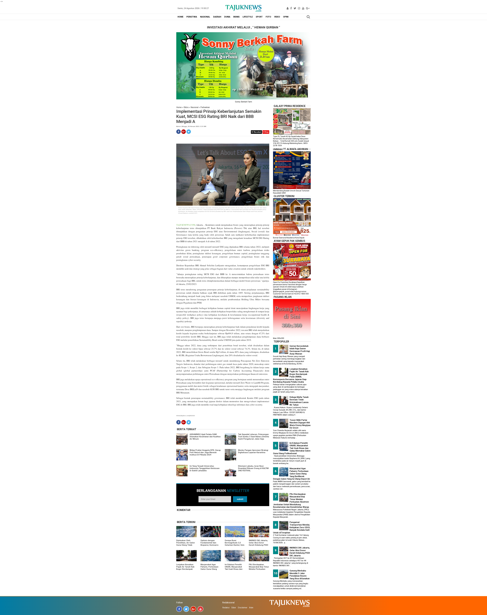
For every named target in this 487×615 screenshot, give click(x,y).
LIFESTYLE (248, 17)
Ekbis (186, 107)
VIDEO (277, 17)
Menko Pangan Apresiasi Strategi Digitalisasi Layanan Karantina (253, 451)
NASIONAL (205, 17)
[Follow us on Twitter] (186, 609)
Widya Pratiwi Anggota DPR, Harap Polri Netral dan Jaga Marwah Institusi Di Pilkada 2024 (205, 452)
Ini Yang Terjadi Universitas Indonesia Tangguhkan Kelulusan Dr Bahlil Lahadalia (205, 468)
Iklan (251, 607)
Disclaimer (242, 607)
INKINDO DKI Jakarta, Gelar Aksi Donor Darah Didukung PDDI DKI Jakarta (258, 543)
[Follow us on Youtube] (200, 609)
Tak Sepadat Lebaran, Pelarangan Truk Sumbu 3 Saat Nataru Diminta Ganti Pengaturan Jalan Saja (253, 436)
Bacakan (257, 132)
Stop (266, 132)
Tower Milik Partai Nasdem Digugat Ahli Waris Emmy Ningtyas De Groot (300, 424)
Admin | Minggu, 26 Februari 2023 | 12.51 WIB (191, 126)
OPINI (285, 17)
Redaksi (226, 607)
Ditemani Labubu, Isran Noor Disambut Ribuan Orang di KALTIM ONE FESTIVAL (253, 468)
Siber (233, 607)
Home (179, 107)
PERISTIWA (191, 17)
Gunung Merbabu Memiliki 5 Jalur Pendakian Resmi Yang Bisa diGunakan (300, 574)
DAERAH (217, 17)
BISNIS (236, 17)
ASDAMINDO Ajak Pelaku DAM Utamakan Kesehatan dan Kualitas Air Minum (205, 436)
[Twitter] (188, 131)
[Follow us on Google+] (193, 609)
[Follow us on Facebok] (179, 609)
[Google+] (183, 131)
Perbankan (205, 107)
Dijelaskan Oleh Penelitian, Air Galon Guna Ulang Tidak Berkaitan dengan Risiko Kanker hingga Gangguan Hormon (185, 546)
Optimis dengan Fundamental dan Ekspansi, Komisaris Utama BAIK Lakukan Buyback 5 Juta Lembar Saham (210, 546)
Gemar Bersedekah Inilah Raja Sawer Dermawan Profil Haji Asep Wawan (300, 350)
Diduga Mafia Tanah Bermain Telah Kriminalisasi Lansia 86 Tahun (299, 401)
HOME (180, 17)
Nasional (194, 107)
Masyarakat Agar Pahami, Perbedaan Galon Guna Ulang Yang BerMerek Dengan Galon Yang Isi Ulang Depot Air (211, 570)
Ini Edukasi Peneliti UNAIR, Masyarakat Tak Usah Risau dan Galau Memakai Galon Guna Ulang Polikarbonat (235, 570)
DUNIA (227, 17)
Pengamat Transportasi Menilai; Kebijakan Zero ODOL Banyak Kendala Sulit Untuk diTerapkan (291, 527)
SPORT (259, 17)
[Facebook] (178, 131)
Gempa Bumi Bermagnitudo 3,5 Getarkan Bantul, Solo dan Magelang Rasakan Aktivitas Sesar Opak (234, 546)
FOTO (268, 17)
